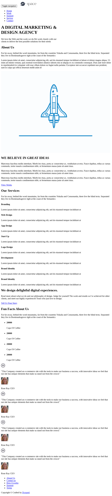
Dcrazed (26, 492)
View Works (6, 185)
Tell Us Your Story (9, 303)
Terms (9, 488)
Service (10, 18)
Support (10, 16)
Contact (10, 20)
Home (9, 11)
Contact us (11, 480)
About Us (11, 478)
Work (9, 13)
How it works (12, 483)
